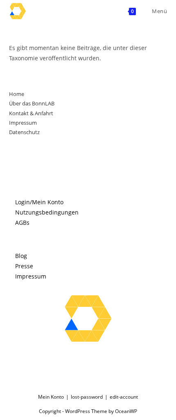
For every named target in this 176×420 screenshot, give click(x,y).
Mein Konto (51, 396)
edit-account (124, 396)
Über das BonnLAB (31, 103)
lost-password (87, 396)
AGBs (22, 222)
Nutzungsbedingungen (47, 212)
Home (16, 94)
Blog (21, 256)
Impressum (23, 122)
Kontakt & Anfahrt (31, 113)
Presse (24, 266)
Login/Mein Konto (39, 202)
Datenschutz (24, 132)
